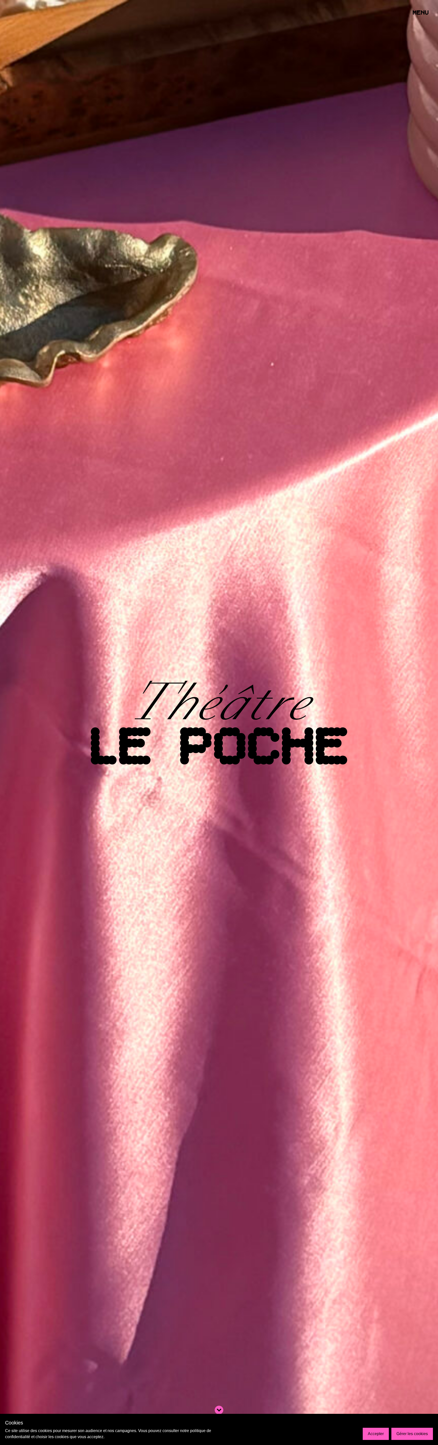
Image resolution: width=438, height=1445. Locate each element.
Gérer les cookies (412, 1434)
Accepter (376, 1434)
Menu (421, 13)
